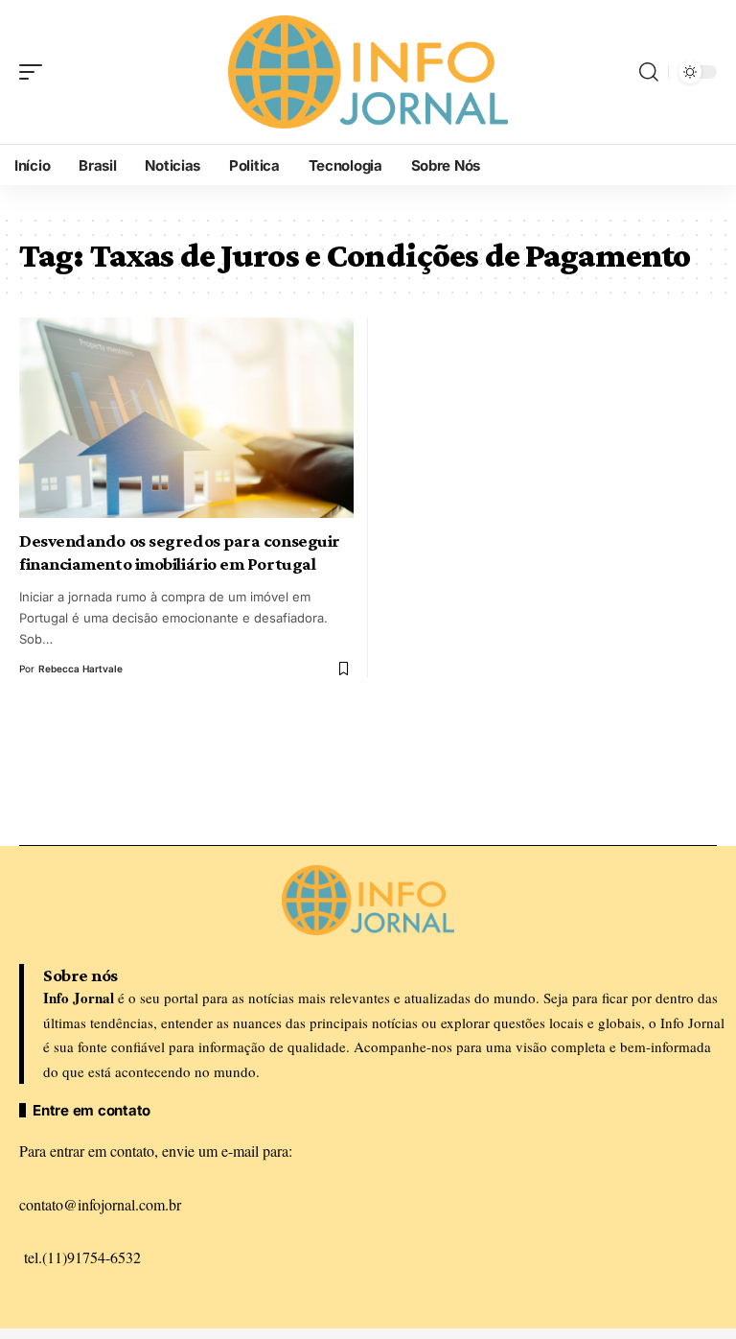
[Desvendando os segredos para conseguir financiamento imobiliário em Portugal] (186, 417)
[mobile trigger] (35, 72)
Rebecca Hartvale (80, 668)
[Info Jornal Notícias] (367, 71)
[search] (648, 72)
